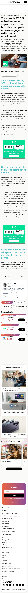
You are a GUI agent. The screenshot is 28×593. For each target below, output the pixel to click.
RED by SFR (6, 306)
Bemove (23, 589)
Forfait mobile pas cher (8, 511)
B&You (4, 555)
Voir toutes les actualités (14, 469)
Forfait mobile (6, 521)
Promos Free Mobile (8, 518)
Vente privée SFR (20, 306)
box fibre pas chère (6, 97)
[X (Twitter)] (20, 585)
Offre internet (17, 15)
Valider (14, 495)
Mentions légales (7, 566)
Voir (22, 320)
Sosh (3, 557)
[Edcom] (14, 2)
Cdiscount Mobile (7, 547)
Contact (4, 576)
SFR (3, 545)
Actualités (9, 15)
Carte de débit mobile (8, 531)
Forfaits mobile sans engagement (11, 516)
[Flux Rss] (23, 585)
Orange (4, 542)
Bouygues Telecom (7, 540)
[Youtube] (13, 585)
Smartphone (5, 526)
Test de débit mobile (8, 528)
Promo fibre (19, 302)
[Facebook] (10, 585)
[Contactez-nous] (25, 2)
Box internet (5, 523)
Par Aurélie (4, 71)
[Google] (3, 585)
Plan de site (5, 579)
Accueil (3, 15)
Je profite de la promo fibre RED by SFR (14, 276)
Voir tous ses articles (10, 296)
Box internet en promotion (9, 513)
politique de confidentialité (11, 500)
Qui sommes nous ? (7, 574)
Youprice (4, 560)
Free (3, 537)
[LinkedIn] (24, 297)
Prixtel (4, 550)
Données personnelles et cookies (11, 568)
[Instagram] (17, 585)
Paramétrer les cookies (8, 571)
